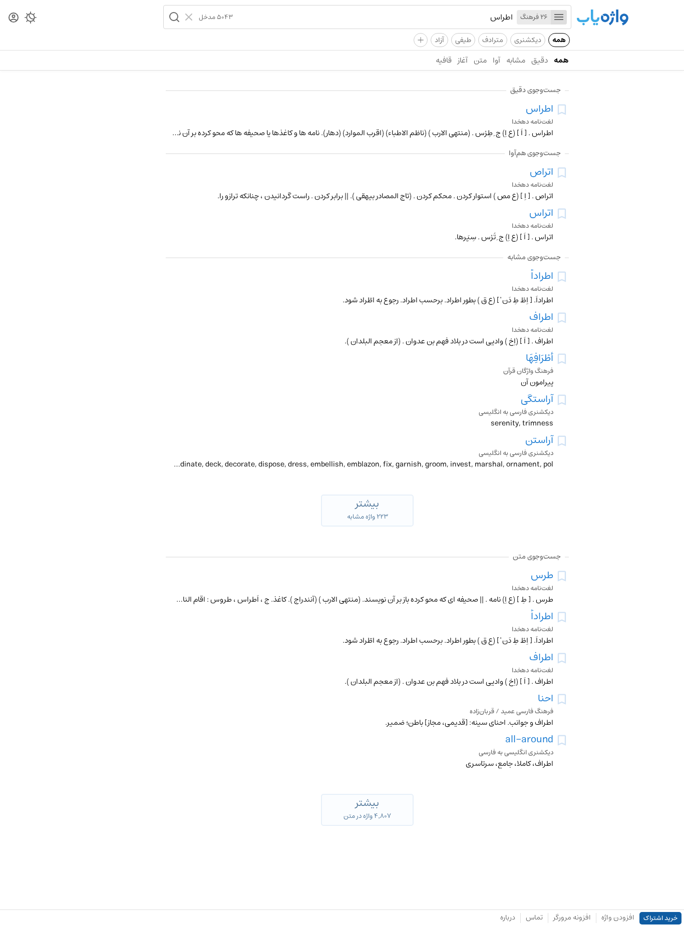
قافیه (444, 60)
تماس (534, 917)
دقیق (539, 60)
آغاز (463, 60)
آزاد (439, 40)
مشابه (515, 60)
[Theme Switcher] (30, 19)
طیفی (463, 40)
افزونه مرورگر (572, 917)
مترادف (492, 40)
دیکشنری (527, 40)
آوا (496, 60)
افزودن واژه (617, 917)
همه (559, 40)
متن (480, 60)
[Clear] (190, 17)
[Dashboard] (13, 18)
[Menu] (559, 17)
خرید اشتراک (660, 918)
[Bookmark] (562, 110)
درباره (507, 917)
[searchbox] (373, 17)
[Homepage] (602, 18)
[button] (173, 17)
